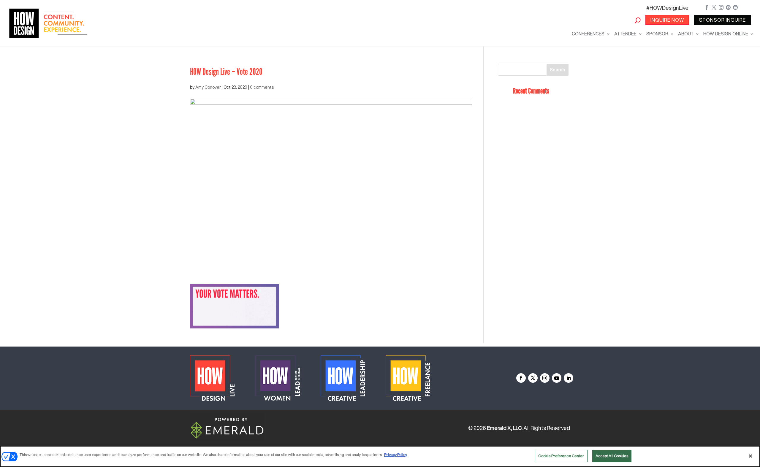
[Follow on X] (533, 378)
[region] (380, 456)
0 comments (262, 87)
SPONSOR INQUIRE (722, 20)
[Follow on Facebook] (521, 378)
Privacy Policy (395, 455)
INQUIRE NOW (667, 20)
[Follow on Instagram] (545, 378)
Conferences (588, 33)
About (686, 33)
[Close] (750, 456)
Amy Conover (208, 87)
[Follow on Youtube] (556, 378)
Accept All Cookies (612, 456)
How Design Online (725, 33)
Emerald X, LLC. (504, 428)
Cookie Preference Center (561, 456)
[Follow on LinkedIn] (568, 378)
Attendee (625, 33)
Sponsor (657, 33)
